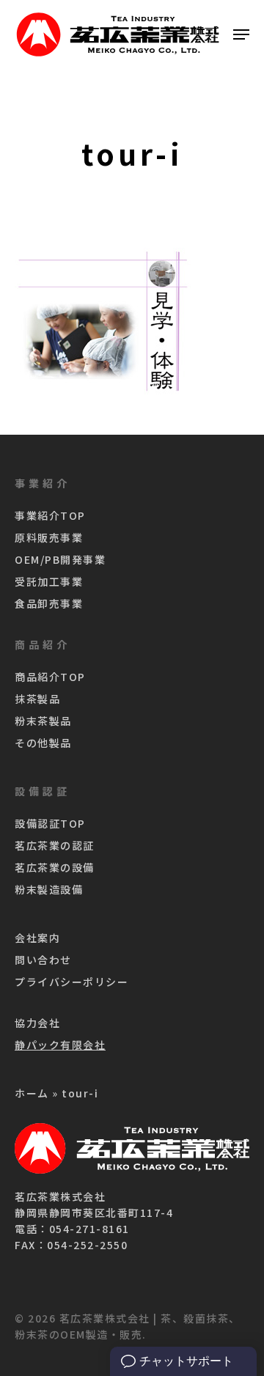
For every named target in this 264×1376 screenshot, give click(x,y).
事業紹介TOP (50, 515)
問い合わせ (43, 959)
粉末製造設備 (49, 889)
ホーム (32, 1093)
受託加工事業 (49, 581)
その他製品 (43, 742)
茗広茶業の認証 (55, 845)
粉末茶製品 (43, 720)
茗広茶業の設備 (55, 867)
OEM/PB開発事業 (60, 559)
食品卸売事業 (49, 603)
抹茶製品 (37, 698)
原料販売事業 (49, 537)
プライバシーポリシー (71, 981)
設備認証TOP (50, 823)
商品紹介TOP (50, 676)
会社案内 (37, 937)
